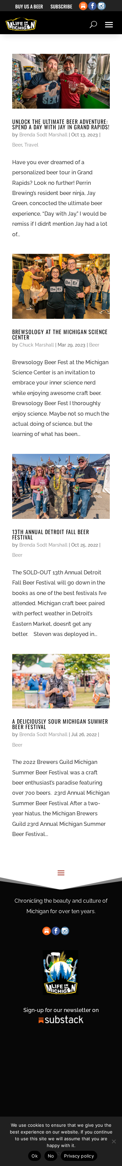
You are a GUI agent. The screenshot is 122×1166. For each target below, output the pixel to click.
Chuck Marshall (36, 345)
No (51, 1156)
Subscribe (61, 7)
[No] (113, 1141)
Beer (17, 145)
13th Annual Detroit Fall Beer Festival (50, 534)
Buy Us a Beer (29, 7)
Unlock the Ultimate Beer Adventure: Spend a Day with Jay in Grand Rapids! (60, 124)
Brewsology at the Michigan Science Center (60, 334)
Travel (31, 145)
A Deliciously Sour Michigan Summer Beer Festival (60, 724)
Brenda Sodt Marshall (43, 134)
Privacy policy (79, 1156)
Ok (35, 1156)
